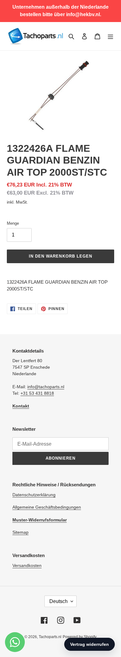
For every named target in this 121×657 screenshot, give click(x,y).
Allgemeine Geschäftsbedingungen (46, 507)
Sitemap (20, 532)
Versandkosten (27, 565)
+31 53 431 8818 (37, 393)
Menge (13, 223)
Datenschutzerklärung (34, 494)
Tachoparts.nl (50, 637)
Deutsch (58, 601)
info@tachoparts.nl (45, 386)
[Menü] (110, 36)
